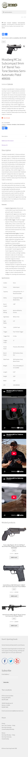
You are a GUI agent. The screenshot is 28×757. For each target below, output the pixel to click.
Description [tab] (5, 136)
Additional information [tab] (8, 140)
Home (4, 22)
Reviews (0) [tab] (4, 145)
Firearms (9, 22)
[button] (24, 46)
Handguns (14, 22)
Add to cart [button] (14, 557)
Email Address (6, 674)
